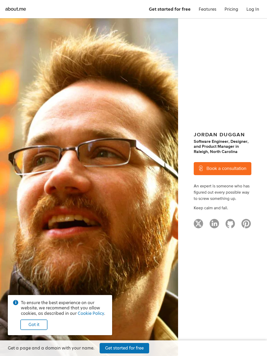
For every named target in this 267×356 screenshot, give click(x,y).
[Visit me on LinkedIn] (214, 226)
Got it (33, 325)
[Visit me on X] (198, 226)
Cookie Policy (91, 313)
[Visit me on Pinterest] (246, 226)
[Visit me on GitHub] (230, 226)
